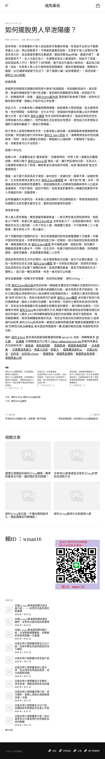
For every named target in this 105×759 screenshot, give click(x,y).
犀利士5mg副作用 (47, 97)
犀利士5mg (26, 310)
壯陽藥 (20, 341)
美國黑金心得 (13, 358)
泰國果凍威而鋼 (77, 345)
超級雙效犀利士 (72, 349)
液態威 (29, 345)
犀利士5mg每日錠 (22, 285)
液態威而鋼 (43, 345)
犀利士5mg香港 (40, 244)
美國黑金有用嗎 (85, 354)
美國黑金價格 (64, 354)
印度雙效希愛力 (21, 349)
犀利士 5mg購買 (67, 298)
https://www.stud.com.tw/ (66, 341)
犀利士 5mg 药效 (54, 135)
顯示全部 (9, 729)
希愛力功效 (41, 349)
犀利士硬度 (37, 116)
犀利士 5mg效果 (15, 75)
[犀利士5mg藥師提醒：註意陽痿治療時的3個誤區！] (21, 379)
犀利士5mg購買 (42, 263)
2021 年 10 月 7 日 (13, 23)
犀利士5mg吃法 (42, 221)
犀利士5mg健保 (33, 39)
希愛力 (55, 349)
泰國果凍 (59, 345)
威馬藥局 (52, 5)
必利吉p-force (30, 354)
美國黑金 (48, 354)
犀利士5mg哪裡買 (52, 180)
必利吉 (15, 354)
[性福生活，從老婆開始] (53, 378)
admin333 (14, 39)
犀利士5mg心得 (37, 161)
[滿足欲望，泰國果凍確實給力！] (85, 378)
